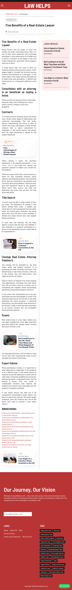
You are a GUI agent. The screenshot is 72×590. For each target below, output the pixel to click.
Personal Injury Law (56, 572)
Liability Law (45, 568)
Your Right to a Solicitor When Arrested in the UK (26, 461)
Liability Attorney (58, 564)
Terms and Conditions (12, 537)
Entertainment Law (55, 549)
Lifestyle (44, 572)
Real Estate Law (11, 20)
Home (6, 530)
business (60, 538)
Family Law (45, 553)
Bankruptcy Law (46, 534)
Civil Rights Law (58, 542)
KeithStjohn (24, 14)
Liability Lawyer (58, 568)
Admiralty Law (46, 530)
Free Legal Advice (57, 553)
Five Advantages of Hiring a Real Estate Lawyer (9, 151)
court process (45, 546)
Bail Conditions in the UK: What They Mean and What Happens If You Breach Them (26, 342)
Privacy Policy (9, 534)
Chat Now (66, 586)
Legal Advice (45, 564)
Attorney (56, 530)
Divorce (43, 549)
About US (13, 530)
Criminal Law (57, 546)
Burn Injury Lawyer (47, 538)
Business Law (45, 542)
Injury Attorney (46, 561)
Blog (20, 530)
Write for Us (27, 537)
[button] (2, 5)
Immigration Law (57, 557)
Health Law (45, 557)
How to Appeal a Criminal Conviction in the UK (26, 246)
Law (55, 561)
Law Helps (37, 5)
